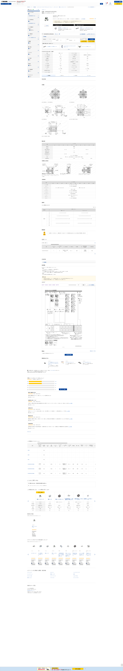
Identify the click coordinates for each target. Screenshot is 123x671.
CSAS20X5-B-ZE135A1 (31, 468)
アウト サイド (52, 577)
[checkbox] (33, 14)
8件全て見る (29, 431)
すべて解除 (37, 9)
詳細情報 (76, 75)
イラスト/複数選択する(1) (32, 37)
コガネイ (43, 9)
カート (106, 4)
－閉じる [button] (68, 49)
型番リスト (62, 75)
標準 (30, 48)
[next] (95, 501)
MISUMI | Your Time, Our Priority (5, 1)
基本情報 (45, 262)
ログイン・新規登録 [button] (119, 1)
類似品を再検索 (69, 354)
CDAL (28, 459)
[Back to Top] (122, 665)
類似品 (45, 36)
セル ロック (52, 572)
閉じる (85, 668)
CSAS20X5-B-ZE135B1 (31, 473)
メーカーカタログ (52, 370)
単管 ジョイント (29, 577)
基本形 (30, 65)
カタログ (47, 25)
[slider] (74, 284)
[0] (106, 3)
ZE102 (30, 76)
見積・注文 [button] (118, 3)
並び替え (87, 246)
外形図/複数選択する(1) (32, 15)
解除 (38, 17)
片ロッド (31, 35)
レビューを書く (63, 389)
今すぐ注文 (84, 41)
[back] (28, 501)
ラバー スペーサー (76, 577)
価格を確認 (91, 39)
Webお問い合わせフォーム (30, 590)
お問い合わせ (110, 4)
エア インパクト (29, 572)
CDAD (28, 450)
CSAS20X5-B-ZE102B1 (31, 464)
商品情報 (49, 75)
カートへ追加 (92, 41)
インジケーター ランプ (76, 572)
